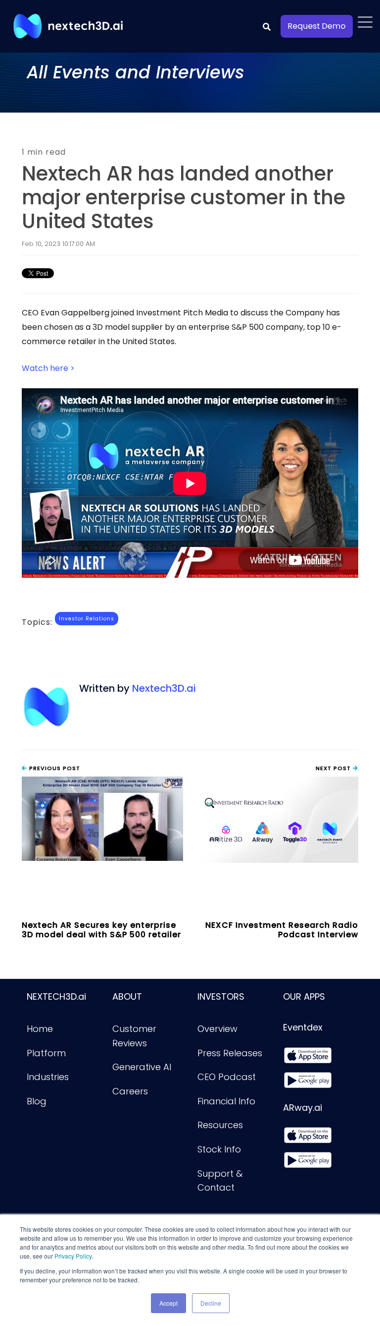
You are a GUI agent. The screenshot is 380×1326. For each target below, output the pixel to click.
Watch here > (48, 368)
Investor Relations (86, 618)
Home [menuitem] (40, 1029)
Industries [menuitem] (48, 1077)
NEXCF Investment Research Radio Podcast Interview (281, 929)
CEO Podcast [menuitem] (226, 1077)
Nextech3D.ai (164, 688)
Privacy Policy (73, 1256)
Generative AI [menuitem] (141, 1067)
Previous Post (53, 768)
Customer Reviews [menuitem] (135, 1036)
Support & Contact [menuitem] (221, 1180)
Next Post (334, 768)
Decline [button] (210, 1303)
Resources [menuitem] (220, 1125)
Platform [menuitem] (46, 1053)
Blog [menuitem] (37, 1101)
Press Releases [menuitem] (229, 1053)
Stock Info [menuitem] (219, 1149)
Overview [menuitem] (217, 1029)
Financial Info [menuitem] (226, 1101)
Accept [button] (168, 1303)
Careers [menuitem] (130, 1091)
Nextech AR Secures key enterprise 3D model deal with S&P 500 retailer (101, 929)
